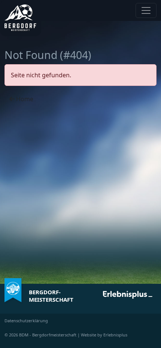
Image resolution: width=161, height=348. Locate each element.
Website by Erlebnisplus (104, 335)
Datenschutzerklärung (26, 320)
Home (24, 99)
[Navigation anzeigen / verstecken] (146, 10)
